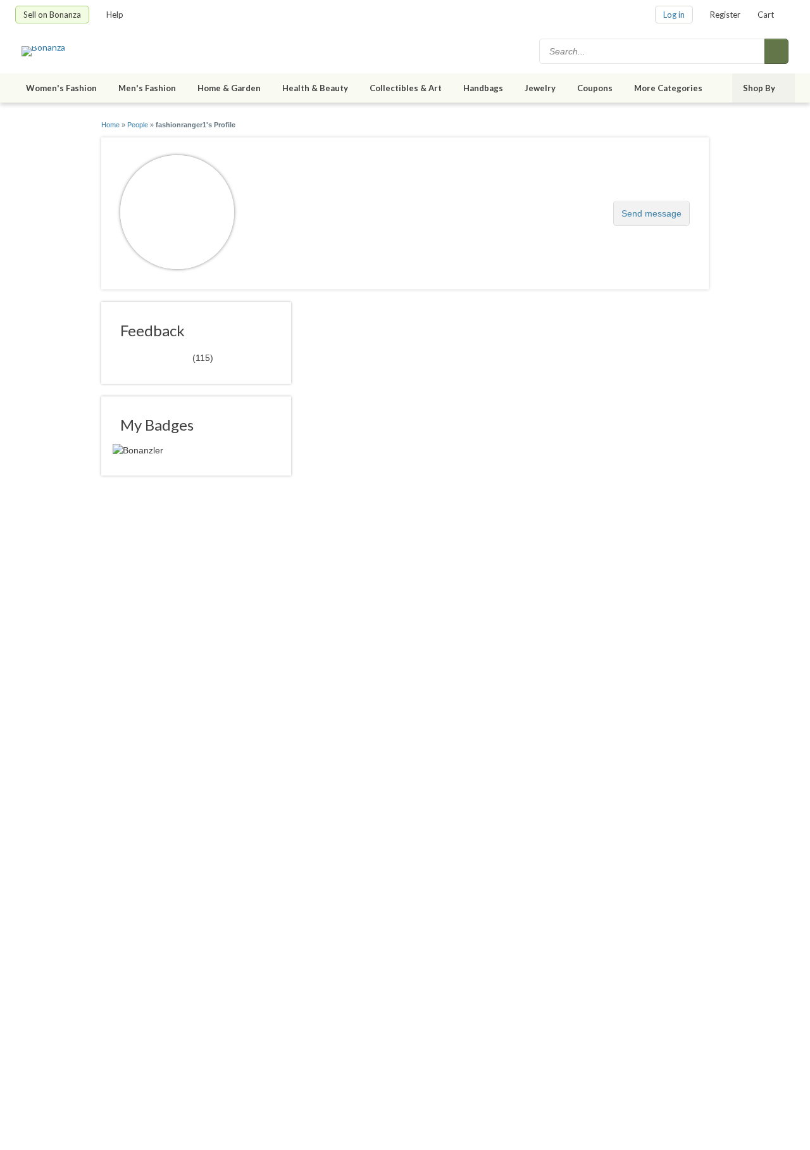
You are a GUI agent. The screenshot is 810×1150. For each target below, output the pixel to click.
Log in (674, 14)
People (137, 125)
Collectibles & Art (406, 88)
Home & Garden (229, 88)
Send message (651, 213)
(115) (166, 357)
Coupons (595, 88)
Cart (765, 14)
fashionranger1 (302, 206)
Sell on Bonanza (52, 14)
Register (725, 14)
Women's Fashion (61, 88)
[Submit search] (776, 51)
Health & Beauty (315, 88)
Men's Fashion (147, 88)
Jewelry (540, 88)
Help (114, 14)
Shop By (759, 88)
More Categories (668, 88)
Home (110, 125)
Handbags (483, 88)
